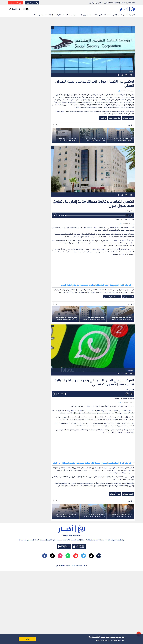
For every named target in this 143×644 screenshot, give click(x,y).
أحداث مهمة (48, 15)
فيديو (41, 15)
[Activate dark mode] (25, 9)
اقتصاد (79, 15)
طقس (95, 15)
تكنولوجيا (57, 15)
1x (59, 215)
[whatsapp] (67, 555)
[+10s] (131, 215)
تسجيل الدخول (31, 3)
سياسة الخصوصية (101, 640)
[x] (52, 555)
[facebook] (44, 555)
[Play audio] (54, 215)
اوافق (27, 639)
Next (53, 125)
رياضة (73, 15)
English (14, 9)
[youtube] (75, 555)
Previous (56, 125)
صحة (109, 15)
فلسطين (102, 15)
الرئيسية (132, 15)
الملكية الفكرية (70, 565)
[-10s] (127, 215)
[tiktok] (91, 555)
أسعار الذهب (122, 15)
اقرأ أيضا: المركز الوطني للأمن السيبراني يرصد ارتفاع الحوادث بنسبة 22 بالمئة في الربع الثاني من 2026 (92, 463)
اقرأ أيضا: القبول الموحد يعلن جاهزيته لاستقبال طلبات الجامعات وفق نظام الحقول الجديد (96, 285)
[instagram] (60, 555)
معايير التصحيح (60, 565)
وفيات (35, 15)
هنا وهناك (66, 15)
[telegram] (83, 555)
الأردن (115, 15)
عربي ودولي (87, 15)
